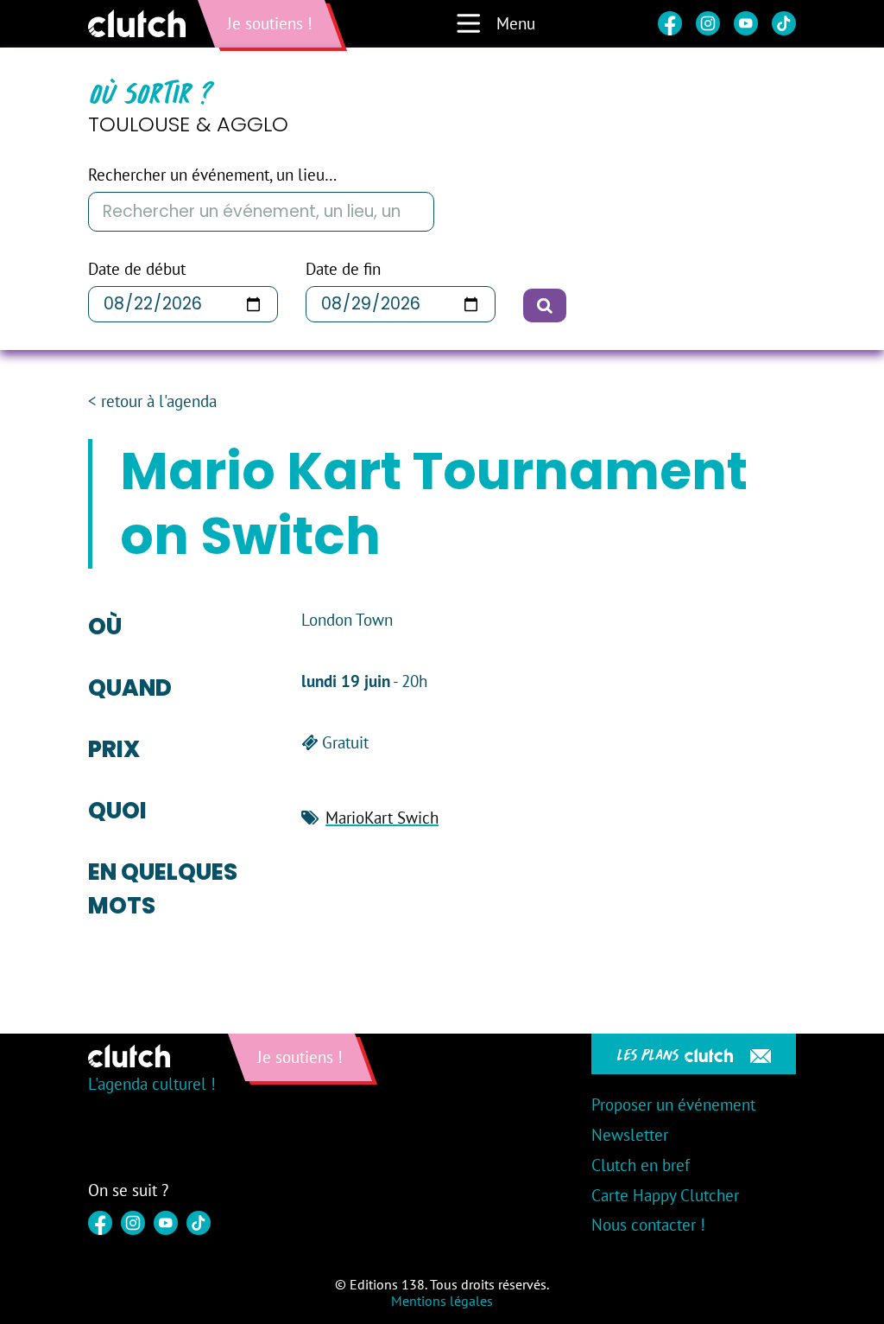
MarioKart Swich (382, 817)
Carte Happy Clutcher (665, 1195)
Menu (515, 23)
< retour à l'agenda (152, 401)
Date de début (137, 269)
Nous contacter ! (648, 1224)
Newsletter (629, 1134)
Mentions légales (442, 1300)
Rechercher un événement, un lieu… (212, 175)
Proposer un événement (673, 1104)
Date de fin (343, 269)
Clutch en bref (640, 1165)
